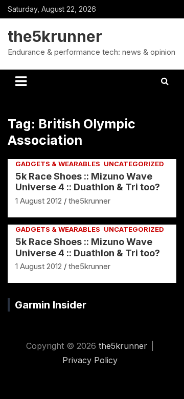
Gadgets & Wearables (57, 164)
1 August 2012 (38, 201)
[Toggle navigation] (21, 81)
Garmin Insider (50, 305)
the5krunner (55, 36)
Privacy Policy (90, 360)
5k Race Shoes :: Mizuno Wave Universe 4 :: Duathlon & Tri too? (87, 182)
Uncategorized (134, 164)
